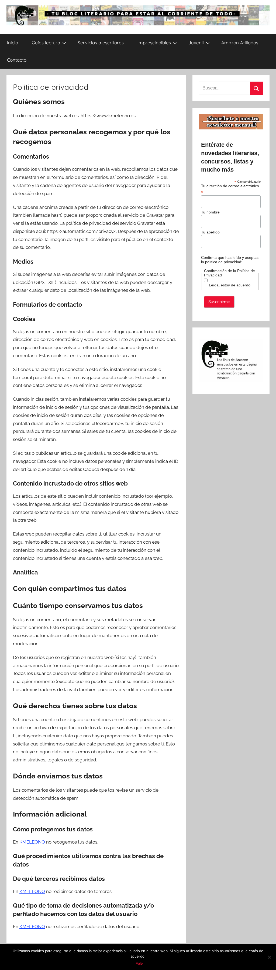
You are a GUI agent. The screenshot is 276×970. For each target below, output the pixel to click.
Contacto (16, 60)
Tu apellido (210, 232)
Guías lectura (46, 42)
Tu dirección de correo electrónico (230, 189)
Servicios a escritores (101, 42)
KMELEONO (32, 842)
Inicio (12, 42)
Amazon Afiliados (239, 42)
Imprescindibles (154, 42)
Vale (139, 963)
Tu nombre (210, 212)
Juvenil (196, 42)
